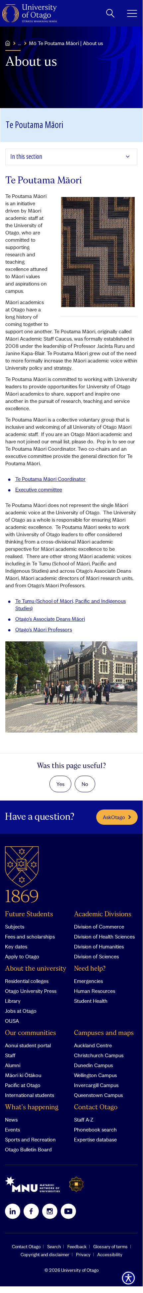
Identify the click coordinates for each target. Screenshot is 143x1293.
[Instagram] (49, 1211)
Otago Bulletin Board (28, 1149)
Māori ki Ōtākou (23, 1075)
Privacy (83, 1254)
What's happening (31, 1107)
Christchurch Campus (98, 1055)
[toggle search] (110, 13)
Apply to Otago (22, 956)
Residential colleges (26, 981)
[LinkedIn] (12, 1211)
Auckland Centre (93, 1045)
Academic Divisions (102, 914)
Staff (10, 1055)
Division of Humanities (99, 946)
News (11, 1119)
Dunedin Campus (93, 1065)
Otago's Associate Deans (50, 618)
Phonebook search (95, 1129)
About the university (35, 968)
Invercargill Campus (96, 1085)
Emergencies (88, 981)
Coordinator (50, 479)
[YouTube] (68, 1211)
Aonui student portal (28, 1045)
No (85, 784)
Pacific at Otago (22, 1085)
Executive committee (38, 489)
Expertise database (95, 1139)
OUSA (12, 1020)
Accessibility (109, 1254)
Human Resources (94, 991)
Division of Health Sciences (104, 936)
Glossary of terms (110, 1246)
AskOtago (114, 817)
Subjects (14, 926)
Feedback (77, 1246)
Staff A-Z (83, 1119)
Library (13, 1000)
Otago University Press (30, 991)
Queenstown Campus (98, 1095)
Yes (60, 784)
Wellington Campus (95, 1075)
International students (29, 1095)
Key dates (16, 946)
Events (12, 1129)
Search (54, 1246)
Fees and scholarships (30, 936)
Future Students (29, 914)
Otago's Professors (43, 629)
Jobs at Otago (20, 1010)
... (19, 43)
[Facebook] (31, 1211)
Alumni (12, 1065)
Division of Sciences (96, 956)
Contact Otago (95, 1107)
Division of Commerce (99, 926)
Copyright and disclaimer (45, 1254)
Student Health (90, 1000)
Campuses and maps (104, 1033)
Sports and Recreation (30, 1139)
